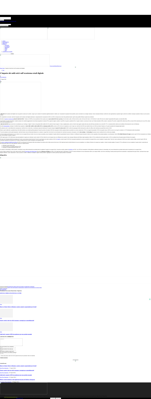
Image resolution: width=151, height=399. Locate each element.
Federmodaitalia (6, 126)
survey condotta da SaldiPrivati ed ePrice (9, 142)
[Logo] (23, 38)
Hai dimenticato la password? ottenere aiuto (8, 21)
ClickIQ (58, 139)
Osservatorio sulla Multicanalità (31, 151)
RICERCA (4, 44)
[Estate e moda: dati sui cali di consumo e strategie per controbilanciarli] (6, 317)
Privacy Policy (53, 398)
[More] (23, 281)
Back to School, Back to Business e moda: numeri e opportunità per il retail (18, 306)
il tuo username (14, 17)
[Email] (19, 281)
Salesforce (71, 149)
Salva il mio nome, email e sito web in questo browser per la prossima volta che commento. (18, 355)
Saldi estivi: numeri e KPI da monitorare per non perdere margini (16, 334)
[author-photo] (3, 288)
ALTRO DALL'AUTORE (16, 293)
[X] (6, 281)
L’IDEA (3, 40)
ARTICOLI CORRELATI (5, 293)
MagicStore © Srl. (19, 398)
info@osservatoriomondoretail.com (10, 397)
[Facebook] (2, 281)
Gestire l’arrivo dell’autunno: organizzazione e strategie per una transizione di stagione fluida (24, 287)
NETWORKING (5, 42)
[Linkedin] (15, 281)
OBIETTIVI (4, 43)
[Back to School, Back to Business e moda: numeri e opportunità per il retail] (6, 303)
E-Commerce (7, 46)
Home (1, 68)
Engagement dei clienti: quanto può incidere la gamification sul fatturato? (20, 286)
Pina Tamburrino (3, 77)
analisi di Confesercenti (9, 118)
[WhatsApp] (10, 281)
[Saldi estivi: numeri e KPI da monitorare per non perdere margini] (6, 330)
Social (6, 49)
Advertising (7, 45)
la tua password (14, 18)
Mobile (6, 48)
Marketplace (7, 47)
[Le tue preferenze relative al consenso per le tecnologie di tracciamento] (150, 299)
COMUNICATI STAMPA (7, 51)
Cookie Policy (58, 398)
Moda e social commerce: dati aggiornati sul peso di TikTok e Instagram (17, 379)
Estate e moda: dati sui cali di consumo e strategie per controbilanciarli (17, 320)
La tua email (13, 24)
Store (6, 50)
